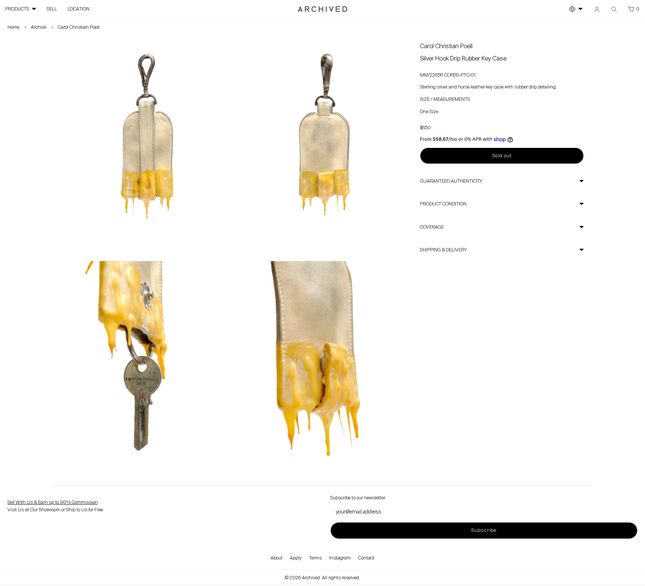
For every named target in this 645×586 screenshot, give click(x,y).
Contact (366, 558)
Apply (296, 558)
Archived (311, 578)
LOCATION (79, 9)
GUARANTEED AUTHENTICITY (451, 181)
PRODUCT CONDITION (443, 204)
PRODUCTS (17, 9)
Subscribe (483, 530)
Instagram (340, 558)
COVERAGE (432, 227)
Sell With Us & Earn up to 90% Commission (52, 502)
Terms (315, 558)
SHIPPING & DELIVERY (443, 250)
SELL (52, 9)
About (277, 558)
